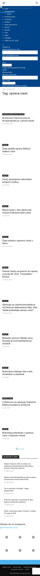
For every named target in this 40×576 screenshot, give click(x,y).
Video (7, 35)
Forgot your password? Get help (13, 68)
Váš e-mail (6, 81)
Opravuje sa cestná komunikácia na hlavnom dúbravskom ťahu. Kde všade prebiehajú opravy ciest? (19, 307)
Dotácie (7, 22)
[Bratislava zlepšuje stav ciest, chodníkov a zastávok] (20, 360)
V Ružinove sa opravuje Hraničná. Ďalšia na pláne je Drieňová (19, 403)
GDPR (4, 70)
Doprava (5, 145)
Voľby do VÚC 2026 (11, 40)
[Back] (3, 45)
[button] (3, 3)
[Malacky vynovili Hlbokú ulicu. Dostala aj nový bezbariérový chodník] (20, 326)
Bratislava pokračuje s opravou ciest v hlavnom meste (18, 434)
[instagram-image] (6, 537)
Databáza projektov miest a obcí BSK (13, 114)
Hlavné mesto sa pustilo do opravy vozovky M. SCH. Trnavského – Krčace (20, 274)
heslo (4, 63)
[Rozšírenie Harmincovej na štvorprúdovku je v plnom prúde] (20, 106)
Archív (9, 14)
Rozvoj (7, 27)
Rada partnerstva (11, 25)
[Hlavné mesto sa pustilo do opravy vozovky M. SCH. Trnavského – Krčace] (20, 259)
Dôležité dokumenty (29, 567)
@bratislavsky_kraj (9, 527)
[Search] (37, 3)
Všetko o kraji (6, 567)
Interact (7, 30)
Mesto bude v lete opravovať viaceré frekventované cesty (16, 211)
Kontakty (8, 38)
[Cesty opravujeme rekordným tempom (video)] (20, 168)
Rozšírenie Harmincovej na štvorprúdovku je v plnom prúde (18, 119)
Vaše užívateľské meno (10, 55)
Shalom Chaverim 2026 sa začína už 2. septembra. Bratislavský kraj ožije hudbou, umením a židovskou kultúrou (18, 466)
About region (17, 567)
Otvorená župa (10, 17)
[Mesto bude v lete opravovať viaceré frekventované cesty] (20, 198)
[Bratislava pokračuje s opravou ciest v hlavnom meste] (20, 421)
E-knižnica (8, 19)
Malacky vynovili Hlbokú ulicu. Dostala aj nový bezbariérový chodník (17, 341)
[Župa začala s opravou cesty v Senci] (20, 229)
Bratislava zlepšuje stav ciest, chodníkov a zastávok (17, 373)
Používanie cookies (17, 569)
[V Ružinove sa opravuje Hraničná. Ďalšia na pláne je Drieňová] (20, 390)
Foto (6, 33)
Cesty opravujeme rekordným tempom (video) (17, 180)
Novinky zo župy (7, 398)
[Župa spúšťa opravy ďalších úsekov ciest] (20, 137)
